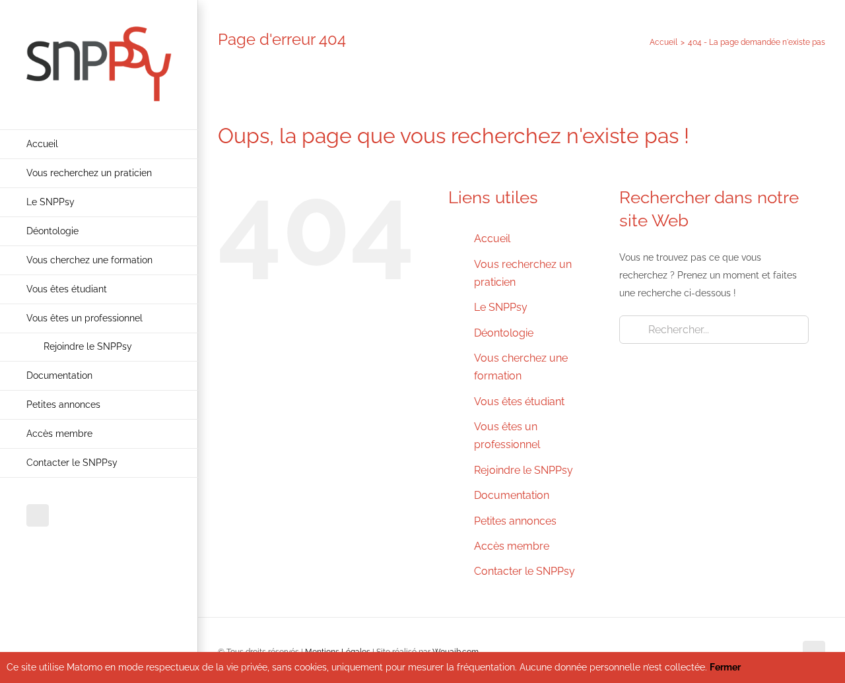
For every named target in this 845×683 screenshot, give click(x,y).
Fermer (725, 667)
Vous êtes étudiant (519, 401)
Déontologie (503, 333)
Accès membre (511, 546)
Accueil (492, 238)
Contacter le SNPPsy (524, 571)
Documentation (511, 495)
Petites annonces (515, 521)
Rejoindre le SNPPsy (523, 470)
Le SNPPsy (500, 307)
